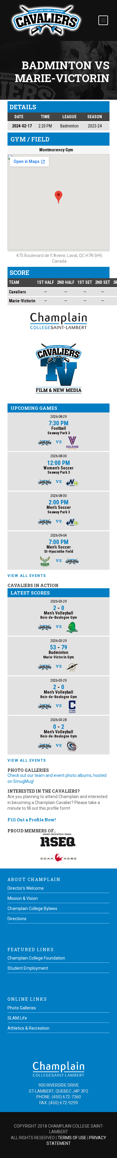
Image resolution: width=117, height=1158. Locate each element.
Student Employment (28, 968)
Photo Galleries (22, 1007)
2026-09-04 (58, 535)
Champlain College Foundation (36, 958)
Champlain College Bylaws (32, 908)
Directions (17, 918)
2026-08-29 (58, 416)
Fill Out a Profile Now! (32, 820)
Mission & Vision (23, 898)
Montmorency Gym (56, 149)
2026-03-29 (58, 601)
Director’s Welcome (26, 888)
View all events (27, 576)
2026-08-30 (58, 456)
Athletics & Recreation (29, 1028)
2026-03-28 (58, 719)
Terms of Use (72, 1137)
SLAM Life (17, 1018)
